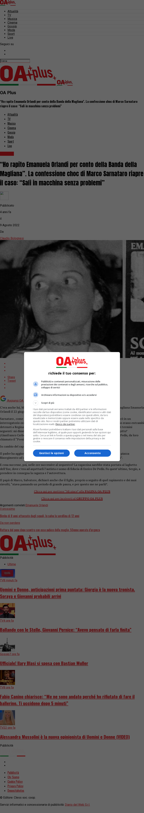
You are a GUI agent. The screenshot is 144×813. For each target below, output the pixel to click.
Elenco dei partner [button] (65, 424)
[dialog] (72, 406)
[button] (72, 403)
